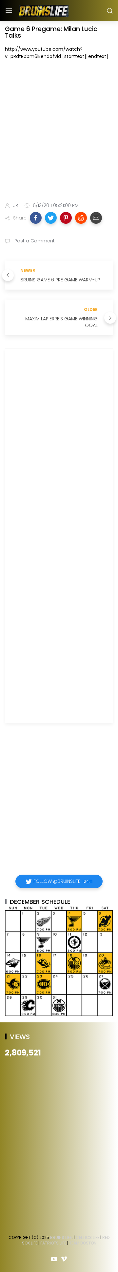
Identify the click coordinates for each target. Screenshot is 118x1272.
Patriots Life (53, 1243)
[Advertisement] (59, 132)
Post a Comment (34, 240)
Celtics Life (87, 1237)
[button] (36, 218)
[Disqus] (59, 448)
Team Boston (82, 1243)
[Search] (110, 11)
